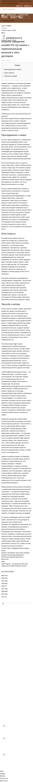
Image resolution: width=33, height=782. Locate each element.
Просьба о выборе (10, 76)
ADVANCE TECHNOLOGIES (15, 767)
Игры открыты (9, 73)
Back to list (4, 559)
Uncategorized (10, 31)
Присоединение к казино (12, 69)
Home (2, 31)
